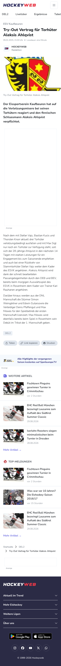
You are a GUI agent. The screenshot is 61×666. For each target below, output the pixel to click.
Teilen (12, 343)
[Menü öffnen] (54, 5)
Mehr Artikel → (12, 450)
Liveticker (21, 14)
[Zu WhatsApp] (46, 648)
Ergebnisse (40, 14)
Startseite (8, 546)
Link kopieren (31, 343)
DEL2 (5, 14)
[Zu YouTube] (30, 648)
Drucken (51, 343)
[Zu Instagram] (15, 648)
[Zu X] (38, 648)
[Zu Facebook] (23, 648)
